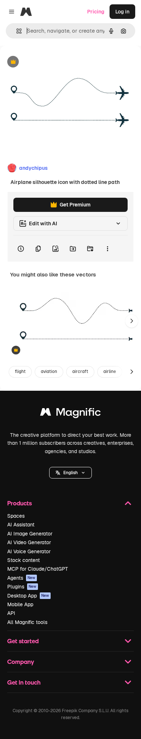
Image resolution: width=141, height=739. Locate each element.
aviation (49, 371)
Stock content (23, 560)
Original (46, 62)
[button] (70, 473)
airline (109, 371)
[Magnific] (70, 413)
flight (20, 371)
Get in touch (23, 682)
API (11, 613)
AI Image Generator (29, 533)
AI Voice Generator (29, 551)
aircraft (80, 371)
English (70, 473)
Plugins (22, 586)
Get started (23, 641)
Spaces (16, 516)
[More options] (107, 248)
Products (19, 503)
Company (20, 661)
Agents (21, 578)
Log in (122, 11)
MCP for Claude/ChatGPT (37, 569)
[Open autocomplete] (16, 31)
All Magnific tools (27, 622)
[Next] (131, 321)
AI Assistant (20, 524)
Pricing (95, 11)
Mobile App (20, 604)
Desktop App (28, 595)
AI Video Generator (29, 542)
